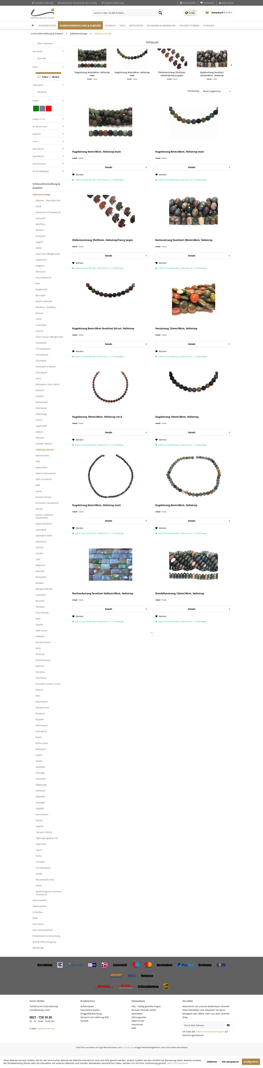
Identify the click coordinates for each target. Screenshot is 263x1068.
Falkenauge (41, 414)
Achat (38, 206)
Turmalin (40, 861)
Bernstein (41, 295)
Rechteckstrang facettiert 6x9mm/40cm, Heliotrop (102, 593)
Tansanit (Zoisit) (44, 832)
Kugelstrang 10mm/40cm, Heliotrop (177, 416)
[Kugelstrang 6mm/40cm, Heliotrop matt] (110, 476)
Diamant (40, 390)
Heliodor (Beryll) (44, 443)
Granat (39, 431)
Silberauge (41, 784)
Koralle (39, 508)
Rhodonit (40, 713)
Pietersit (40, 666)
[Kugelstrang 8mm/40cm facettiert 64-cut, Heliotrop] (110, 299)
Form (35, 141)
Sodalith (40, 808)
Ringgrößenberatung (91, 1013)
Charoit (39, 330)
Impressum (137, 1024)
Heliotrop (42, 92)
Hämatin (40, 437)
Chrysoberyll (42, 354)
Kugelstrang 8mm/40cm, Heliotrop (176, 505)
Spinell (39, 820)
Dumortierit (41, 402)
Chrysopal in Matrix (46, 366)
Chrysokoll (41, 360)
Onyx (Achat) (42, 612)
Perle (38, 648)
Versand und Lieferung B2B (95, 1017)
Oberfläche (38, 156)
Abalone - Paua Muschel (48, 200)
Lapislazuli (41, 541)
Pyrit (38, 695)
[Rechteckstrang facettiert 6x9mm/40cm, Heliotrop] (110, 564)
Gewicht (37, 133)
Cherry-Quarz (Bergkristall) (49, 336)
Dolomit (40, 396)
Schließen (38, 912)
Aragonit (40, 265)
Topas (39, 849)
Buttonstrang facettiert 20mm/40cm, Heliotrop (212, 74)
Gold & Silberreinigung (44, 941)
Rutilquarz (41, 749)
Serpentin (41, 778)
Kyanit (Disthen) (44, 523)
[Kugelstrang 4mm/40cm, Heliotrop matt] (92, 58)
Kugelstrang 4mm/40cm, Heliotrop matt (92, 74)
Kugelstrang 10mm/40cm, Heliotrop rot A (97, 416)
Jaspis (39, 491)
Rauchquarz (42, 701)
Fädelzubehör (40, 906)
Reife (35, 918)
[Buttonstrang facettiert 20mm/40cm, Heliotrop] (212, 58)
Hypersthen (41, 467)
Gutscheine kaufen (90, 1010)
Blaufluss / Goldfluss (46, 307)
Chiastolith (41, 342)
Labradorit (41, 529)
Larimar (40, 547)
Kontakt (84, 1020)
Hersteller (38, 51)
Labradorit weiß (44, 535)
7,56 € (45, 76)
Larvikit (39, 553)
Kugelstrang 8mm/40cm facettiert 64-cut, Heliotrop (103, 328)
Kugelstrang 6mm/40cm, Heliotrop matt (96, 505)
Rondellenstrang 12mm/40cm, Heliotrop (179, 593)
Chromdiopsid (43, 348)
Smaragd (40, 802)
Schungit (40, 772)
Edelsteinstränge (41, 194)
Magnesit (40, 565)
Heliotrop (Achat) (45, 449)
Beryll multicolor (44, 301)
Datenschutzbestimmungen (210, 1031)
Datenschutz (138, 1020)
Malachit (40, 571)
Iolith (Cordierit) (44, 479)
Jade (38, 485)
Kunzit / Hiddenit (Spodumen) (44, 516)
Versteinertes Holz (45, 879)
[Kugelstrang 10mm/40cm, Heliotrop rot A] (110, 388)
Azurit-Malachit (43, 277)
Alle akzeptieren (230, 1061)
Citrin (38, 378)
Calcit (38, 319)
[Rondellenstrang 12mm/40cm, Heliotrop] (193, 564)
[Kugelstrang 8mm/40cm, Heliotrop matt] (132, 58)
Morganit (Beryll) (44, 588)
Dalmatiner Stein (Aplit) (47, 384)
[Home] (33, 25)
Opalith (39, 624)
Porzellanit (41, 677)
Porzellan (40, 672)
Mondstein (41, 577)
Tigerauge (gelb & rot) (47, 838)
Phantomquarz (43, 660)
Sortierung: (193, 90)
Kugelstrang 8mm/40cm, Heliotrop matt (132, 74)
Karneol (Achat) (43, 497)
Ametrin (40, 230)
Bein (38, 283)
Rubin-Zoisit (42, 743)
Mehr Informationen (177, 1063)
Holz (38, 461)
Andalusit (40, 236)
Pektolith (40, 636)
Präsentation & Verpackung (46, 935)
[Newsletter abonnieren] (228, 1025)
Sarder (39, 761)
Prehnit (39, 689)
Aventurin (41, 271)
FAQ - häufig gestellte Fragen (146, 1006)
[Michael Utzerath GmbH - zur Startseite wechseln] (42, 14)
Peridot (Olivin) (43, 642)
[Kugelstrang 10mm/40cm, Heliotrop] (193, 388)
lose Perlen (38, 924)
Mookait (40, 583)
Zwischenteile (40, 900)
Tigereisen (41, 844)
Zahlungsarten (139, 1017)
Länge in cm (39, 119)
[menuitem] (207, 3)
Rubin (39, 737)
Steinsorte (38, 85)
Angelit (39, 241)
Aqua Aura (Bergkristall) (48, 253)
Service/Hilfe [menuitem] (189, 2)
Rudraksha (41, 731)
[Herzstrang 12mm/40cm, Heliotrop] (193, 299)
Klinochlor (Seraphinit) (47, 503)
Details (108, 167)
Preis (35, 67)
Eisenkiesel (41, 408)
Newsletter (137, 1013)
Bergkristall (41, 289)
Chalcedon (41, 325)
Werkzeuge (38, 947)
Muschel (40, 600)
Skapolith (40, 796)
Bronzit (39, 313)
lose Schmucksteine (43, 930)
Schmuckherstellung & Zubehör (46, 186)
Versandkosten (127, 1047)
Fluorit (39, 419)
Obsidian (40, 606)
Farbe (35, 100)
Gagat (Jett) (41, 425)
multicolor (41, 594)
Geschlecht (38, 148)
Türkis (39, 855)
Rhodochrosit (42, 707)
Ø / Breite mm (40, 126)
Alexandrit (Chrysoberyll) (48, 212)
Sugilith (39, 826)
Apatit (39, 247)
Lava (38, 559)
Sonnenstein (42, 814)
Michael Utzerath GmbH (144, 1010)
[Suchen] (160, 13)
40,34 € (55, 76)
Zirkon (39, 885)
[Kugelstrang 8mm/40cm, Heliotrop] (193, 476)
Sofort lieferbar (45, 43)
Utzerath (41, 58)
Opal (38, 618)
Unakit (39, 873)
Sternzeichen (39, 163)
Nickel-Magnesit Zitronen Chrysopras (48, 893)
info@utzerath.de (45, 1028)
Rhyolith (40, 719)
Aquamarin (41, 259)
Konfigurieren (251, 1061)
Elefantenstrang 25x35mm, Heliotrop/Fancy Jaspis (172, 74)
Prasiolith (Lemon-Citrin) (48, 683)
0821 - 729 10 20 (41, 1017)
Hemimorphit (42, 455)
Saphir (39, 755)
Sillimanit (40, 790)
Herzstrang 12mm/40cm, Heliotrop (176, 328)
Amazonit (40, 218)
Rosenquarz (42, 725)
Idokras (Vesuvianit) (45, 473)
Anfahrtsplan (87, 1006)
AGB (134, 1028)
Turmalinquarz (43, 867)
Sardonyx (40, 766)
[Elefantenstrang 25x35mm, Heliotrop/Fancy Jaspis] (172, 58)
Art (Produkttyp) (41, 171)
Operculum (41, 630)
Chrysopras (41, 372)
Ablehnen (212, 1061)
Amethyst (40, 224)
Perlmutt (40, 654)
